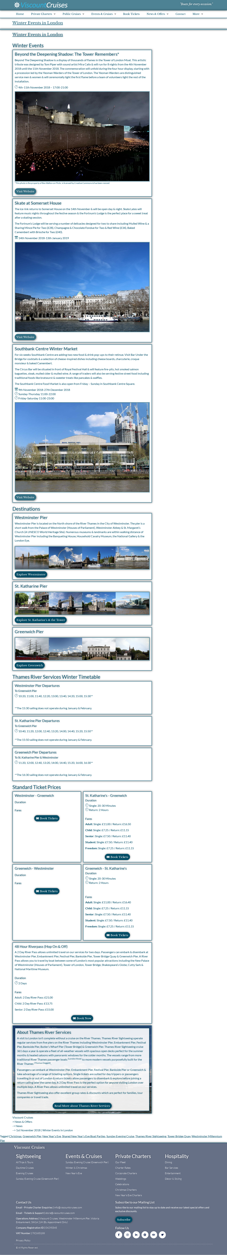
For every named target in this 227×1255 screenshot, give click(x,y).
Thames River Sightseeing (150, 1136)
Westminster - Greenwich (34, 795)
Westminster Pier (31, 517)
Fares (18, 810)
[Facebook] (118, 1234)
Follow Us (122, 1228)
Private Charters (133, 1156)
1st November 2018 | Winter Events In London (44, 1130)
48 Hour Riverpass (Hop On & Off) (41, 946)
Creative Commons (83, 183)
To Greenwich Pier (26, 690)
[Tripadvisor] (153, 1234)
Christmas (15, 1136)
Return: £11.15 (120, 830)
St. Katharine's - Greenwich (106, 795)
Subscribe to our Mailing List (135, 1202)
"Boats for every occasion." (196, 4)
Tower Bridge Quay (178, 1136)
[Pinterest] (145, 1234)
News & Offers (23, 1121)
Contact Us (23, 1202)
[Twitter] (162, 1234)
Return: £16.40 (122, 902)
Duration (20, 802)
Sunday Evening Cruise (120, 1136)
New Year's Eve (51, 1136)
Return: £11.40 (121, 836)
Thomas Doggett (42, 1063)
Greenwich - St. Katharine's (106, 868)
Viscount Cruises (22, 1117)
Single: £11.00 (97, 824)
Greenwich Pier (29, 631)
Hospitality (177, 1156)
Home (20, 14)
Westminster (50, 757)
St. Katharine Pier (31, 586)
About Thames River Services (44, 1032)
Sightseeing (28, 1156)
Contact (181, 14)
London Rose (75, 1058)
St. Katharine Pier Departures (37, 720)
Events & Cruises (84, 1156)
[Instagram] (127, 1234)
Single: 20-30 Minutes (102, 805)
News (19, 1126)
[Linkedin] (136, 1234)
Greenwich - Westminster (34, 868)
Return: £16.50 (122, 824)
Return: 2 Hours (99, 809)
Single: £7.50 (97, 836)
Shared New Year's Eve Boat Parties (83, 1136)
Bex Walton (47, 183)
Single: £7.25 (97, 830)
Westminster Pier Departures (37, 685)
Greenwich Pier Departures (36, 752)
